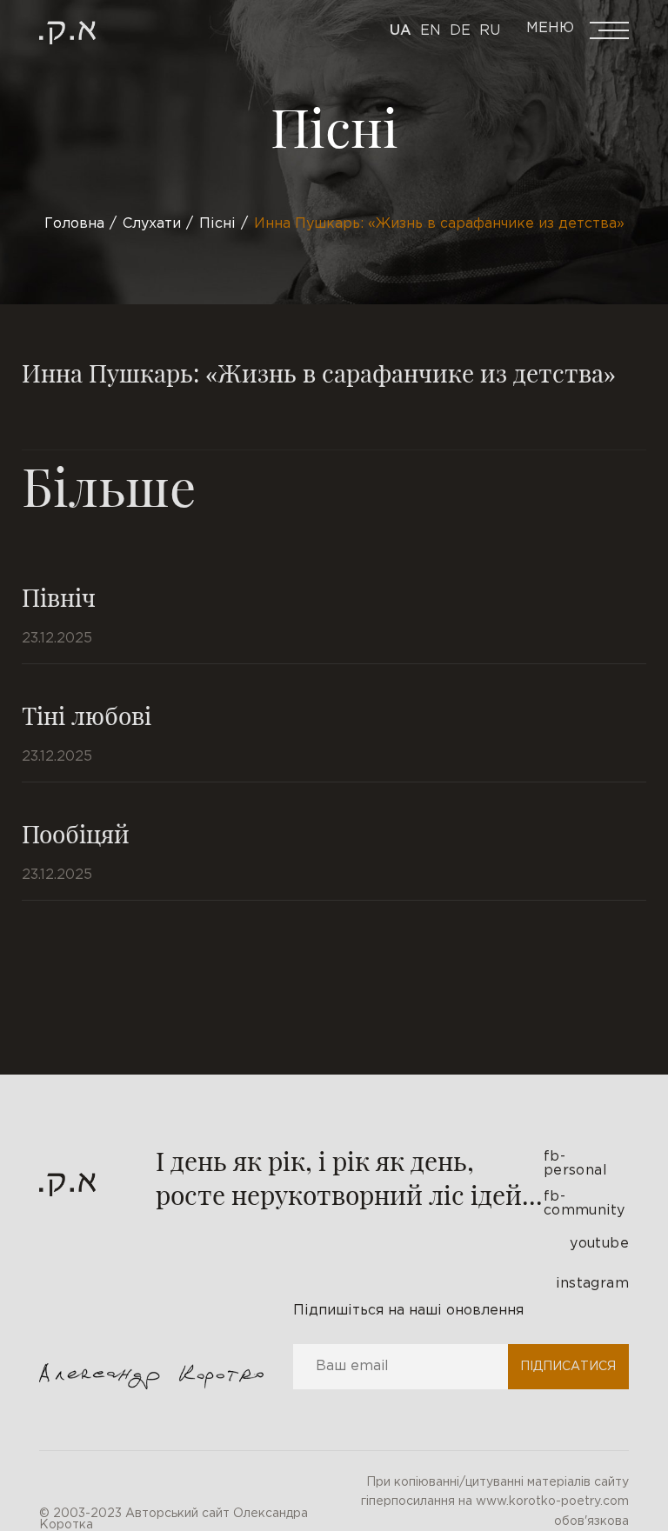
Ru (489, 30)
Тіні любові (86, 715)
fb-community (584, 1203)
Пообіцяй (76, 833)
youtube (599, 1243)
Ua (400, 30)
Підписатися (568, 1366)
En (430, 30)
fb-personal (575, 1163)
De (460, 30)
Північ (59, 597)
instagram (592, 1283)
